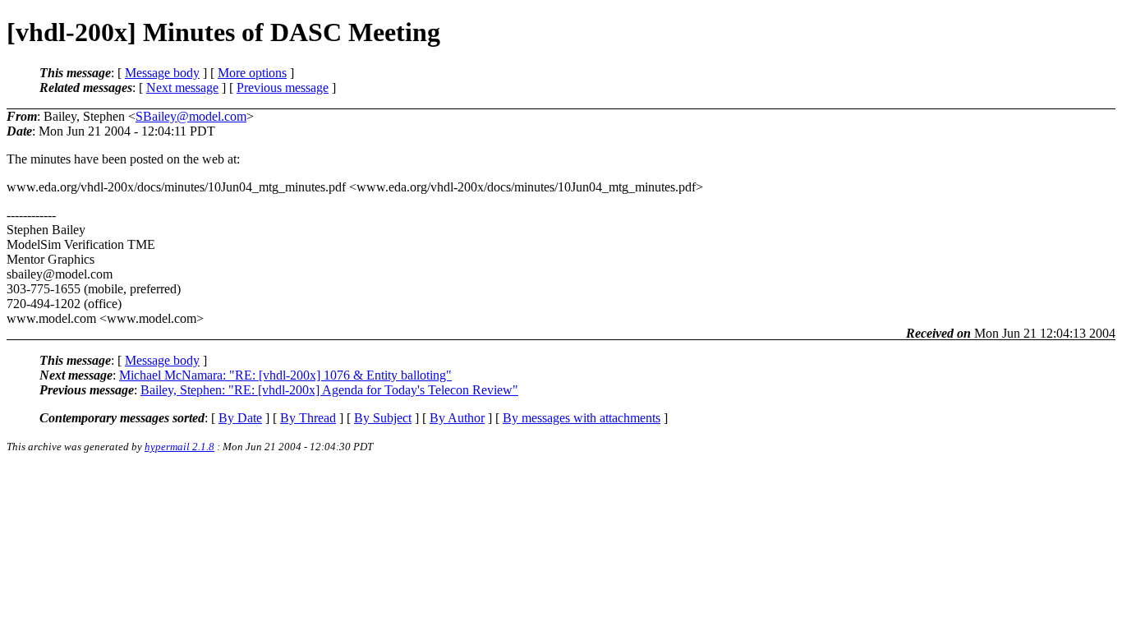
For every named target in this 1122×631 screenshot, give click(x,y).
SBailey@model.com (191, 116)
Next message (182, 87)
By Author (457, 418)
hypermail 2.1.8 (179, 446)
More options (252, 73)
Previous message (283, 87)
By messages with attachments (581, 418)
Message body (162, 73)
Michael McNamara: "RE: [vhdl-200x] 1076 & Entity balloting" (285, 375)
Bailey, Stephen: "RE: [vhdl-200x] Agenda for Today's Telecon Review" (329, 390)
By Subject (383, 418)
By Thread (308, 418)
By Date (240, 418)
